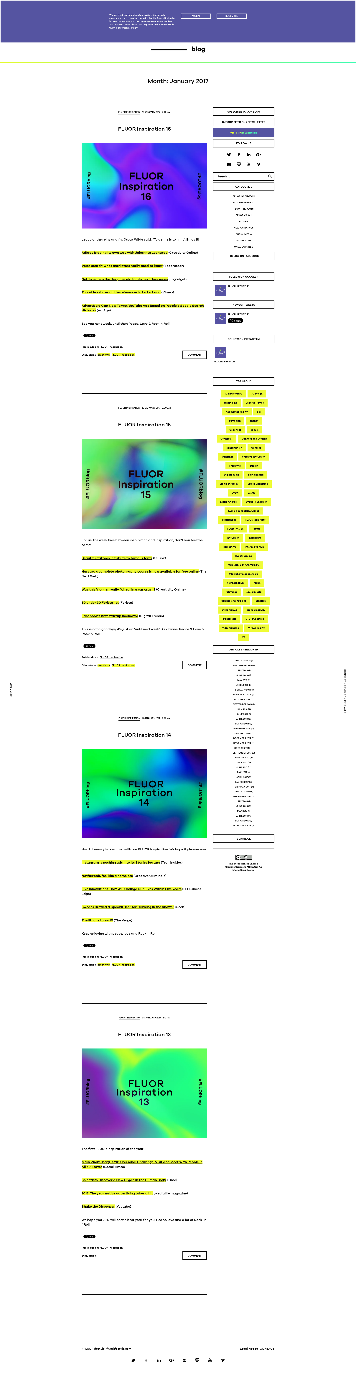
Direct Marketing (258, 483)
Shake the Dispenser (98, 1206)
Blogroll (244, 838)
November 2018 (242, 694)
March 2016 (242, 820)
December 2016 (242, 796)
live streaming (243, 556)
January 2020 (242, 660)
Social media (244, 234)
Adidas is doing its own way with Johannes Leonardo (125, 252)
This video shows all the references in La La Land (121, 292)
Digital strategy (229, 483)
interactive (229, 546)
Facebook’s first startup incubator (110, 616)
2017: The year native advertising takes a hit (117, 1193)
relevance (231, 592)
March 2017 (242, 782)
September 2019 (242, 665)
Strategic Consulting (233, 600)
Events (252, 493)
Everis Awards (228, 501)
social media (253, 592)
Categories (243, 186)
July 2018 (242, 709)
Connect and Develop (254, 438)
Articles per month (243, 649)
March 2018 (242, 723)
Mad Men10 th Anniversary (243, 564)
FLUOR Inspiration (129, 112)
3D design (257, 393)
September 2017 (242, 753)
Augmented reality (237, 411)
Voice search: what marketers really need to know (122, 266)
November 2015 (242, 825)
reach (257, 582)
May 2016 (242, 811)
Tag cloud (243, 381)
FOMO (256, 528)
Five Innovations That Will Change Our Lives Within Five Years (132, 889)
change (254, 420)
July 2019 (242, 670)
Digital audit (231, 474)
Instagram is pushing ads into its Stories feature (121, 862)
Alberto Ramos (255, 402)
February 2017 (242, 786)
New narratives (244, 227)
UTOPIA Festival (255, 618)
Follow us (243, 143)
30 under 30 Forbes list (100, 602)
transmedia (229, 618)
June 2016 (242, 806)
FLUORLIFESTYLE (238, 286)
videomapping (230, 628)
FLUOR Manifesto (243, 202)
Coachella (235, 429)
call (259, 411)
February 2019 (242, 689)
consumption (234, 447)
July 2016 (242, 801)
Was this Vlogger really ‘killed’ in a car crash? (118, 589)
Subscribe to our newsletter (243, 122)
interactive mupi (255, 546)
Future (243, 221)
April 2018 (242, 719)
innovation (233, 537)
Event (235, 493)
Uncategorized (243, 247)
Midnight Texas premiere (243, 574)
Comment (195, 354)
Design (254, 465)
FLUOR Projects (244, 209)
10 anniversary (233, 393)
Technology (243, 240)
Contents (227, 456)
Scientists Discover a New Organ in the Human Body (124, 1180)
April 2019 (242, 685)
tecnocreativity (256, 610)
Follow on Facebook (243, 255)
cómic (254, 429)
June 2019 (242, 675)
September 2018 (242, 704)
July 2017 (242, 762)
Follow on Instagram (244, 339)
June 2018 (242, 714)
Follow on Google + (243, 276)
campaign (235, 420)
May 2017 (242, 772)
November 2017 (242, 743)
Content (256, 447)
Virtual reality (256, 628)
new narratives (236, 582)
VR (243, 637)
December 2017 (242, 738)
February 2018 (241, 728)
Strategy (261, 600)
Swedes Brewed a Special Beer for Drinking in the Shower (128, 907)
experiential (229, 519)
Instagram (254, 537)
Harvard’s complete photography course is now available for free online (140, 571)
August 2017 (242, 757)
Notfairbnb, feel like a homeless (107, 876)
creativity (104, 354)
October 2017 (242, 748)
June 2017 (241, 767)
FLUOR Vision (243, 215)
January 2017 (242, 791)
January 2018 (242, 733)
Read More (231, 16)
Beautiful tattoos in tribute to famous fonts (117, 558)
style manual (230, 610)
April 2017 (242, 777)
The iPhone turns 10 (97, 920)
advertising (230, 402)
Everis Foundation (256, 501)
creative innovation (253, 456)
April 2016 (242, 816)
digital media (255, 474)
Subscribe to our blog (243, 111)
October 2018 (242, 699)
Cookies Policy (130, 28)
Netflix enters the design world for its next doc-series (125, 279)
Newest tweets (244, 304)
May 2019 (242, 680)
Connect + (226, 438)
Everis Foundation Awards (243, 510)
